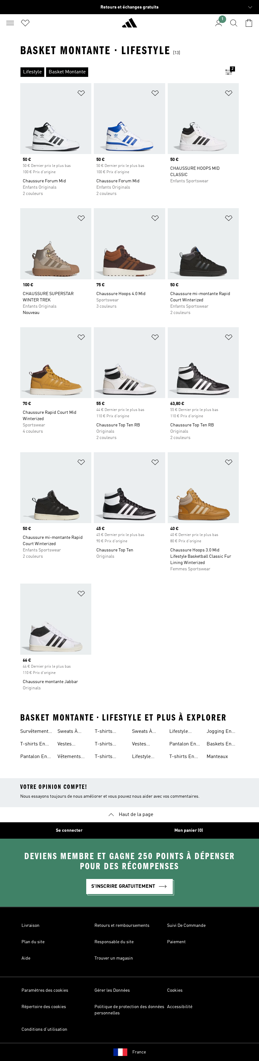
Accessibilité (179, 1007)
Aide (25, 958)
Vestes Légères (66, 745)
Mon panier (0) (188, 830)
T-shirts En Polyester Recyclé (181, 757)
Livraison (30, 925)
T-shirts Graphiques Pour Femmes (110, 745)
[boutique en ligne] (129, 25)
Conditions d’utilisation (44, 1029)
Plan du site (33, 942)
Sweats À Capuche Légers (142, 732)
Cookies (175, 990)
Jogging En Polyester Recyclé (219, 732)
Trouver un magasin (113, 958)
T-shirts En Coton (32, 745)
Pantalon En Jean (182, 745)
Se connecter (69, 830)
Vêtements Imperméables (73, 757)
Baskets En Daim (219, 745)
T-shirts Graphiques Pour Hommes (111, 732)
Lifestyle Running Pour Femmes (184, 732)
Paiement (176, 942)
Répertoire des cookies (43, 1007)
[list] (119, 72)
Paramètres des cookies (44, 990)
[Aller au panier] (248, 23)
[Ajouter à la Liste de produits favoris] (81, 94)
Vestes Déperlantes (145, 745)
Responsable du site (114, 942)
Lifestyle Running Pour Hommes (147, 757)
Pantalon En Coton (33, 757)
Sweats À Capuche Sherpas (67, 732)
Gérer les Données (112, 990)
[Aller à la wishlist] (25, 23)
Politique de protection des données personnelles (129, 1010)
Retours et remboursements (121, 925)
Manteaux (217, 756)
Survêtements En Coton (35, 732)
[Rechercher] (233, 23)
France (139, 1052)
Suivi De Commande (186, 925)
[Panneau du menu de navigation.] (10, 23)
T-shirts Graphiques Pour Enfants (109, 757)
